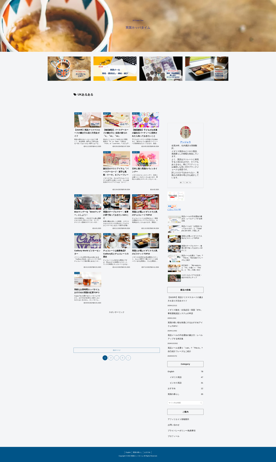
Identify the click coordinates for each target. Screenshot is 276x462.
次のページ (116, 350)
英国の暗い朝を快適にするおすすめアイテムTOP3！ (185, 324)
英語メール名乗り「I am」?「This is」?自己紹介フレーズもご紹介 (185, 349)
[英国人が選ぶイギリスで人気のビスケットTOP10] (206, 69)
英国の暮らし (137, 452)
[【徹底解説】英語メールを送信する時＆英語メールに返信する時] (115, 69)
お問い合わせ (173, 425)
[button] (201, 403)
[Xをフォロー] (184, 182)
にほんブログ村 (174, 209)
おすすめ (147, 452)
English (128, 452)
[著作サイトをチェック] (180, 182)
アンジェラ (185, 142)
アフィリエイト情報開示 (178, 419)
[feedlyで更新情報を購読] (187, 182)
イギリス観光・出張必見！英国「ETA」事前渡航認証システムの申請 (185, 311)
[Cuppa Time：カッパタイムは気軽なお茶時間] (69, 69)
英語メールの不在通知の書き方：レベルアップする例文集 (185, 337)
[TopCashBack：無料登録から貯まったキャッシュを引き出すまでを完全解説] (161, 69)
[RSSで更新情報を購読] (190, 182)
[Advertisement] (117, 103)
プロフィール (173, 436)
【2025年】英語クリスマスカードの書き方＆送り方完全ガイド (185, 299)
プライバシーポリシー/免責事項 (181, 431)
